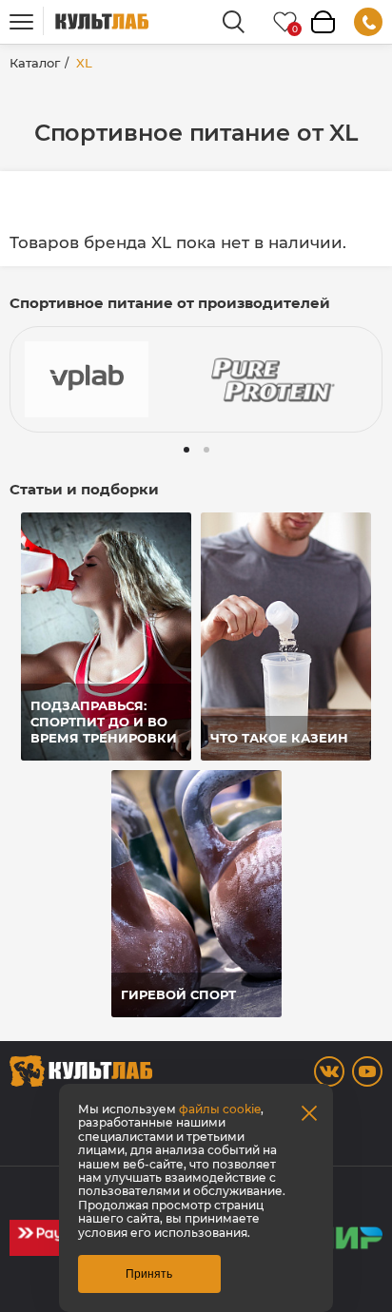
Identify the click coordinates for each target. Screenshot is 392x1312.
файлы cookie (220, 1109)
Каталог (35, 62)
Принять (149, 1274)
